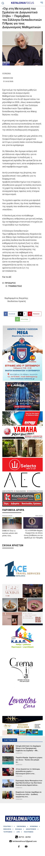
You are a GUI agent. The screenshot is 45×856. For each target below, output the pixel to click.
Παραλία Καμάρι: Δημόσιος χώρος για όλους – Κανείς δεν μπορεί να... (29, 760)
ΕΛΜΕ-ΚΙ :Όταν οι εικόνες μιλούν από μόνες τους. (10, 533)
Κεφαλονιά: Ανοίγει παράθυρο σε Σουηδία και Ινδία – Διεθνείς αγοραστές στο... (28, 794)
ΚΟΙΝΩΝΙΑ (6, 73)
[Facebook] (19, 847)
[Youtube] (26, 847)
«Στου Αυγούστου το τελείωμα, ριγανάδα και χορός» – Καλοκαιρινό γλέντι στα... (28, 771)
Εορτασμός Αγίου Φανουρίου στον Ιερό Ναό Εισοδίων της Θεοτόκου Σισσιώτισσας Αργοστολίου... (29, 783)
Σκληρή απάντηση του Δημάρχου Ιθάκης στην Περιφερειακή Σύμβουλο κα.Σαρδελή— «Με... (28, 748)
